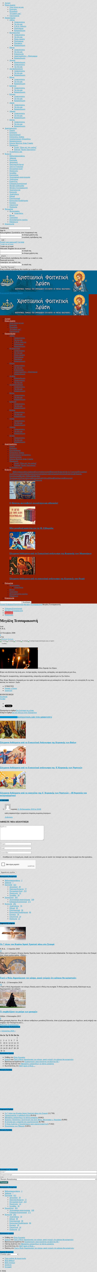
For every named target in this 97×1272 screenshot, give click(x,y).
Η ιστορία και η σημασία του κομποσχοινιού (21, 1122)
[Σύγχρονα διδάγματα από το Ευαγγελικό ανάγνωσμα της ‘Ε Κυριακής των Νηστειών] (13, 763)
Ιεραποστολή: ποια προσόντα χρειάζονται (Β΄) (42, 1062)
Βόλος (11, 77)
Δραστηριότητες (11, 128)
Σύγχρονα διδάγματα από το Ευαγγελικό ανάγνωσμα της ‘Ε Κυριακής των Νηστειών (41, 767)
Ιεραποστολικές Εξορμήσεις (20, 139)
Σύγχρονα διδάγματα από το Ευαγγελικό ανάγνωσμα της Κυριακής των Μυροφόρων (50, 553)
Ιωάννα (7, 1059)
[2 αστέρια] (9, 641)
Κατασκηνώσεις (15, 141)
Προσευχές (13, 171)
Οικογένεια (13, 205)
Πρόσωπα (13, 207)
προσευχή (8, 690)
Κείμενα (8, 154)
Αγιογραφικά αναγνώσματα (19, 177)
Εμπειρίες (13, 9)
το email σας (26, 251)
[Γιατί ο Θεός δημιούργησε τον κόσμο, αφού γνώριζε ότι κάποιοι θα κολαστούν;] (13, 973)
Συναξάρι (12, 173)
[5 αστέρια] (31, 641)
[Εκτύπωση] (3, 639)
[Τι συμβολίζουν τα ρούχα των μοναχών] (13, 1007)
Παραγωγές (13, 145)
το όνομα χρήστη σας (30, 235)
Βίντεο (12, 215)
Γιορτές (12, 130)
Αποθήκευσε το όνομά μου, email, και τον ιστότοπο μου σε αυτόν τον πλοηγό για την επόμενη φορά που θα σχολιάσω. (48, 857)
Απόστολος (13, 179)
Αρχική (7, 3)
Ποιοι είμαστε (10, 5)
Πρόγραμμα (18, 28)
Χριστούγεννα (14, 190)
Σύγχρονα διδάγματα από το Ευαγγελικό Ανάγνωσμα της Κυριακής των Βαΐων (38, 742)
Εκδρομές (13, 133)
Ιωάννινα (12, 86)
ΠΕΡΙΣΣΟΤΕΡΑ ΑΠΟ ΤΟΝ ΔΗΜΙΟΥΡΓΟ (34, 717)
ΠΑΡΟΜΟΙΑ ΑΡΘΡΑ (8, 717)
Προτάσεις (18, 43)
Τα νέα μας (18, 24)
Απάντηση (9, 817)
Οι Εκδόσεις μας (15, 152)
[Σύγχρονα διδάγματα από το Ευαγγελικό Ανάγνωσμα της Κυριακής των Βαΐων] (13, 738)
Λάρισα (12, 111)
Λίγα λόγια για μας (16, 7)
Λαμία (11, 103)
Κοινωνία (13, 192)
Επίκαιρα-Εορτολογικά (18, 184)
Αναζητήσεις (14, 194)
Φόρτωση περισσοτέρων (9, 1025)
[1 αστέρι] (3, 641)
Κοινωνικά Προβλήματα (18, 201)
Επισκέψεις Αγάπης (16, 137)
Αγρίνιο (12, 60)
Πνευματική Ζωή (15, 169)
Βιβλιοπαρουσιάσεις (17, 156)
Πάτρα (11, 48)
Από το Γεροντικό (16, 167)
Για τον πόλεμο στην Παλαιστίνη (24, 713)
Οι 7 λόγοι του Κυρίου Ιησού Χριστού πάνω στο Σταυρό (27, 944)
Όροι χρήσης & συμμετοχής (15, 1258)
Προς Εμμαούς (19, 1057)
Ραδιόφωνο (13, 222)
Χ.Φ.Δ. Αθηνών (20, 26)
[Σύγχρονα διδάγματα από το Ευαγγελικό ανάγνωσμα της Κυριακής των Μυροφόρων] (22, 549)
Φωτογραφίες (14, 211)
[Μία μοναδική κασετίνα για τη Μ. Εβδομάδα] (22, 524)
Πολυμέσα (9, 209)
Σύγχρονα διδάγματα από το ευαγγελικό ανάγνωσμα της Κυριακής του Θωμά (47, 578)
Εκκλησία (13, 160)
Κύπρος (12, 94)
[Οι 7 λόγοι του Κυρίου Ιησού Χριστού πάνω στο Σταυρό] (13, 940)
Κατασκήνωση (19, 31)
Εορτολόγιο (13, 175)
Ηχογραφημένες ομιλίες (18, 220)
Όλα (11, 472)
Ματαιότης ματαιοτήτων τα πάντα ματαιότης (37, 1064)
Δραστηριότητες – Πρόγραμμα (25, 56)
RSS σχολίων (10, 1263)
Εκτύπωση (10, 639)
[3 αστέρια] (17, 641)
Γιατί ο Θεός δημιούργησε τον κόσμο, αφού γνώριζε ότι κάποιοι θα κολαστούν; (38, 978)
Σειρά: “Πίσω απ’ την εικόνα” (25, 147)
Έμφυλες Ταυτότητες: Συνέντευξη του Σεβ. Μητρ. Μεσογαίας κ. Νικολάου (33, 1120)
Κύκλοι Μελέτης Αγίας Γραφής (21, 143)
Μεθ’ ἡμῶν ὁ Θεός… (27, 1066)
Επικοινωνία (19, 54)
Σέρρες (12, 120)
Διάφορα (12, 158)
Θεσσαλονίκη (14, 33)
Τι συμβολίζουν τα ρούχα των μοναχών (18, 1011)
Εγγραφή (8, 1267)
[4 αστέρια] (24, 641)
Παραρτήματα (10, 18)
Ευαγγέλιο (13, 181)
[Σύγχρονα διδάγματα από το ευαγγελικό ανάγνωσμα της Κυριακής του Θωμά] (22, 574)
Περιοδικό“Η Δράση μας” (15, 12)
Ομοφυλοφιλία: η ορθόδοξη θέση (17, 1115)
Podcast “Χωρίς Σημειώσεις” (25, 150)
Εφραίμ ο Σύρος (11, 688)
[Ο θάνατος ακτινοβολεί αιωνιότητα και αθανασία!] (22, 498)
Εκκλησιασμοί (14, 135)
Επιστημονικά (14, 198)
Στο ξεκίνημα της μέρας (25, 710)
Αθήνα (12, 20)
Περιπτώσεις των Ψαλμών (15, 1126)
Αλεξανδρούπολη (16, 69)
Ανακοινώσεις (19, 22)
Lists (2, 1177)
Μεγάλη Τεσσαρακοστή (18, 188)
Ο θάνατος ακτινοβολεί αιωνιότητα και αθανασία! (33, 503)
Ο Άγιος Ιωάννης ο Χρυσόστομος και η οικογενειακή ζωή (26, 1124)
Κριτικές (12, 203)
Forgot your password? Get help (12, 242)
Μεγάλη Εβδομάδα (16, 186)
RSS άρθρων (10, 1260)
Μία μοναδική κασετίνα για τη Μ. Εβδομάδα (31, 528)
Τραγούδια (13, 218)
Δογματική (13, 162)
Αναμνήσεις (18, 213)
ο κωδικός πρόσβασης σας (32, 237)
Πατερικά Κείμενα (16, 164)
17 (1, 951)
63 (1, 985)
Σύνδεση (8, 1265)
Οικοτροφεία (14, 16)
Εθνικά (12, 196)
